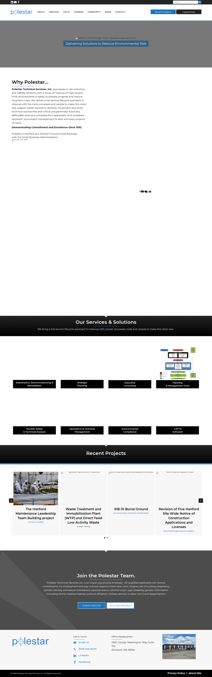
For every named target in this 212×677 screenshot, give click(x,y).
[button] (12, 2)
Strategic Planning (82, 526)
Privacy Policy (176, 673)
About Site (194, 673)
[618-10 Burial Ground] (129, 503)
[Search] (199, 2)
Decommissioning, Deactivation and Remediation (130, 513)
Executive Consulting (34, 522)
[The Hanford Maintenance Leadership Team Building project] (34, 503)
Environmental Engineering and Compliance (177, 531)
